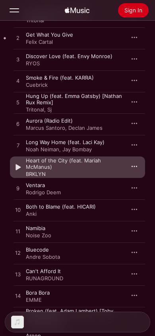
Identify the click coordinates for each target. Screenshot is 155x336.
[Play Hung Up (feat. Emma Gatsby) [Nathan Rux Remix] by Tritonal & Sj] (18, 102)
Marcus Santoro (45, 128)
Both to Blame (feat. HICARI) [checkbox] (61, 206)
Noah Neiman (42, 149)
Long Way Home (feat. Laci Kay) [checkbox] (65, 142)
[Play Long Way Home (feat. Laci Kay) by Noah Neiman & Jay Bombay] (18, 145)
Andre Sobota (43, 257)
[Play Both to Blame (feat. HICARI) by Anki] (18, 210)
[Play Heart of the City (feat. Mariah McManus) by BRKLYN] (18, 167)
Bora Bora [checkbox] (38, 292)
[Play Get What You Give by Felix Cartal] (18, 38)
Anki (31, 214)
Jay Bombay (77, 149)
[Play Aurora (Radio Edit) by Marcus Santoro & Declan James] (18, 124)
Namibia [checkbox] (35, 228)
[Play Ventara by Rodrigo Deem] (18, 188)
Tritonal (35, 109)
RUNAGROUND (44, 278)
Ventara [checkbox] (35, 185)
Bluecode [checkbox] (37, 249)
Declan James (85, 128)
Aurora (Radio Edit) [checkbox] (49, 120)
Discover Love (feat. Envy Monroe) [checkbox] (69, 56)
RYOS (33, 63)
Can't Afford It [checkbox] (43, 271)
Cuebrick (37, 85)
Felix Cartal (39, 42)
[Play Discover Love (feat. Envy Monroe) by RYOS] (18, 59)
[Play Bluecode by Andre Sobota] (18, 253)
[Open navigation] (14, 10)
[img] (77, 10)
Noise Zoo (38, 235)
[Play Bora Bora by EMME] (18, 296)
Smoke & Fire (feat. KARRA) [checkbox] (60, 77)
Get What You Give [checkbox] (49, 34)
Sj (49, 109)
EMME (34, 300)
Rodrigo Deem (43, 192)
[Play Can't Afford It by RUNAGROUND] (18, 274)
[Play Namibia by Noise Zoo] (18, 231)
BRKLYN (36, 174)
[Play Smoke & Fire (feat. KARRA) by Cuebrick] (18, 81)
